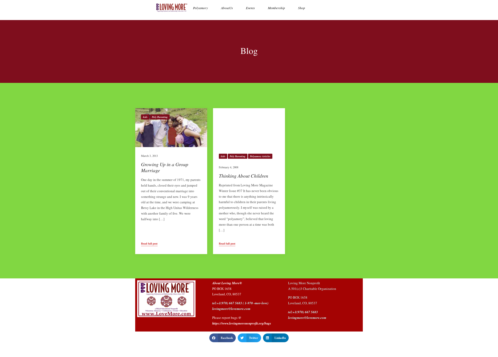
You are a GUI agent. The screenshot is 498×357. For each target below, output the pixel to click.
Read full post (149, 243)
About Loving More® (227, 283)
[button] (222, 337)
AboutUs (227, 8)
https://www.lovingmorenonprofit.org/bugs (241, 323)
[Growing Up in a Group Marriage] (171, 127)
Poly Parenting (160, 117)
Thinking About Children (243, 175)
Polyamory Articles (260, 156)
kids (145, 117)
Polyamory (200, 8)
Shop (301, 8)
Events (250, 8)
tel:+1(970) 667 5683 (227, 303)
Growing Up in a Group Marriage (164, 167)
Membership (276, 8)
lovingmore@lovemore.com (307, 317)
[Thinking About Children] (249, 127)
